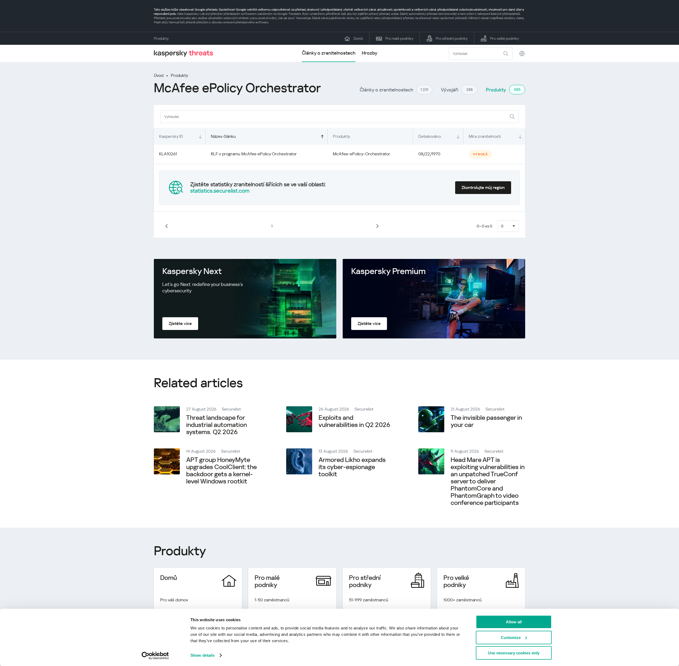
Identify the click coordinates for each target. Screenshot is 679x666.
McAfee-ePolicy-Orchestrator (361, 153)
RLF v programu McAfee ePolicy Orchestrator (254, 153)
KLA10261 (168, 153)
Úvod (158, 75)
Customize (511, 637)
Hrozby (369, 53)
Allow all (514, 622)
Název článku (223, 136)
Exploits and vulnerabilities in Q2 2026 (354, 421)
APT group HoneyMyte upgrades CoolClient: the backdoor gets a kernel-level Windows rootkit (221, 470)
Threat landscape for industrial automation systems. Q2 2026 (216, 425)
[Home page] (185, 53)
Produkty (179, 75)
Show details (202, 655)
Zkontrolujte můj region (483, 187)
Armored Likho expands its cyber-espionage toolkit (352, 467)
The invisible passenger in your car (486, 421)
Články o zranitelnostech (328, 53)
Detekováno (429, 136)
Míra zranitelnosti (485, 136)
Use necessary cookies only (513, 653)
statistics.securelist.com (220, 191)
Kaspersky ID (171, 136)
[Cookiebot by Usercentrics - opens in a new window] (155, 656)
